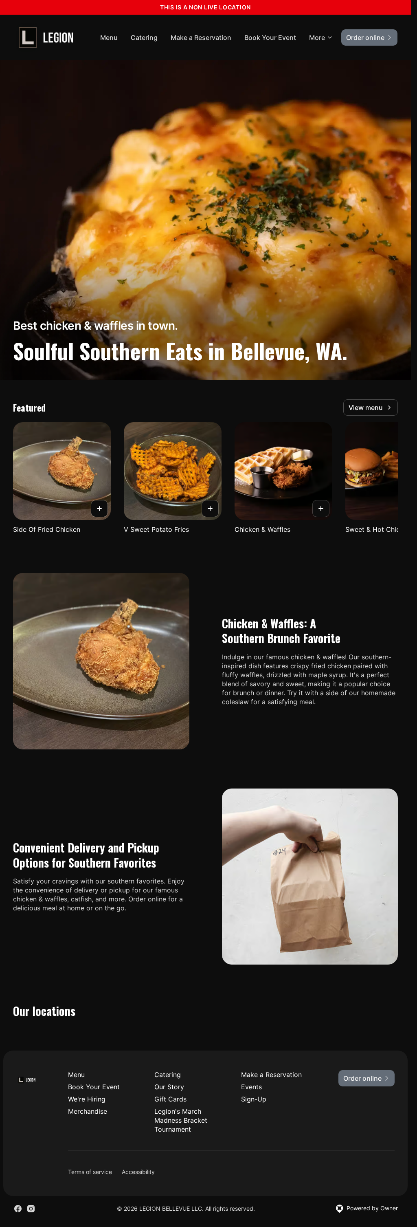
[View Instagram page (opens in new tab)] (31, 1209)
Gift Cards (170, 1099)
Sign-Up (253, 1099)
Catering (144, 37)
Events (251, 1087)
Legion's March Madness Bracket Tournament (180, 1120)
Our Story (169, 1087)
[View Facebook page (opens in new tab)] (18, 1209)
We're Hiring (86, 1099)
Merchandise (87, 1111)
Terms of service (90, 1171)
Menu (109, 37)
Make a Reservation (201, 37)
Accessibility (138, 1171)
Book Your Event (270, 37)
